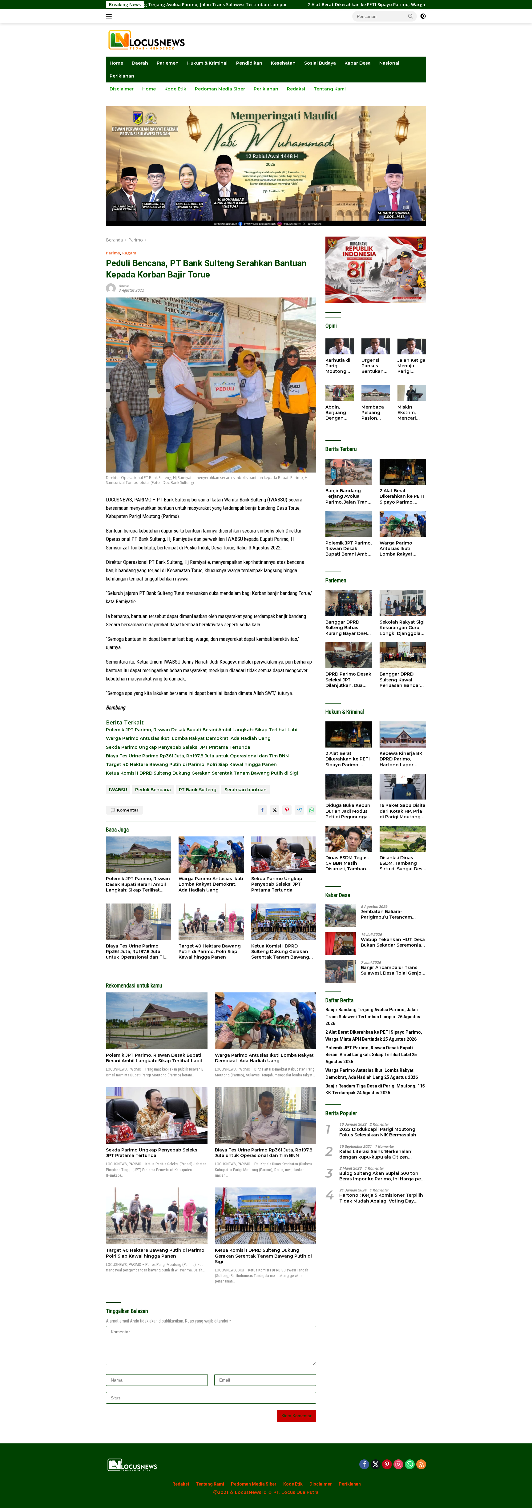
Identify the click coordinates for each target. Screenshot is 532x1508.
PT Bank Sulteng (197, 789)
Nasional (389, 63)
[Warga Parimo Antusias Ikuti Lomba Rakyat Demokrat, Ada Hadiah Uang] (211, 854)
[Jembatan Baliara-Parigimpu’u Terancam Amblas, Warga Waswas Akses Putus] (340, 915)
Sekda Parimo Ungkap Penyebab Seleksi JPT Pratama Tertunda (178, 747)
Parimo (113, 253)
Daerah (140, 63)
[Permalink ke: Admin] (111, 288)
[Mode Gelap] (423, 16)
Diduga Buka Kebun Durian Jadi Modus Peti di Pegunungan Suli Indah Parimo (348, 811)
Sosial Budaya (320, 63)
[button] (411, 16)
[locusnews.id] (148, 39)
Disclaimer (122, 89)
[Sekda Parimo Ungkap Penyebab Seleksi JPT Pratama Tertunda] (283, 854)
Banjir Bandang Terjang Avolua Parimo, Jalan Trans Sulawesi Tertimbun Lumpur (347, 496)
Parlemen (168, 63)
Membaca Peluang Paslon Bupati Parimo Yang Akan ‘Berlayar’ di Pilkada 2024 (374, 412)
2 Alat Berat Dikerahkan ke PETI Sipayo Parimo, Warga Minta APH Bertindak (311, 4)
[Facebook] (364, 1464)
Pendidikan (249, 63)
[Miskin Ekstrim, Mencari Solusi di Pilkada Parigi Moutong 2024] (411, 393)
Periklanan (122, 76)
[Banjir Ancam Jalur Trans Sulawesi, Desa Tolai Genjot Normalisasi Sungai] (340, 971)
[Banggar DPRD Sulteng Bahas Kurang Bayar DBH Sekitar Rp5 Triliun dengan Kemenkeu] (348, 603)
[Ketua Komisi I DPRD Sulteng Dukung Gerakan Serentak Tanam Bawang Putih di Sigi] (283, 922)
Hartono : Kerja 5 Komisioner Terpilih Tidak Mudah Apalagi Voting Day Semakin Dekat (381, 1197)
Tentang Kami (330, 89)
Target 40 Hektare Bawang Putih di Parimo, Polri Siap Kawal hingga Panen (191, 764)
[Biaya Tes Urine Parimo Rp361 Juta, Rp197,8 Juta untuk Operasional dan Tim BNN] (138, 922)
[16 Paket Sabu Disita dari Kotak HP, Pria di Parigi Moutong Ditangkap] (403, 787)
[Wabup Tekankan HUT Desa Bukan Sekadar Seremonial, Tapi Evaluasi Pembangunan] (340, 943)
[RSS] (421, 1464)
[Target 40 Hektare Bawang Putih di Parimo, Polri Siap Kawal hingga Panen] (211, 922)
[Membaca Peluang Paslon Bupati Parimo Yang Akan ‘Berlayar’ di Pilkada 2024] (375, 393)
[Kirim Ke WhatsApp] (311, 810)
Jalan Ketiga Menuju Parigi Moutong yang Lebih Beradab (411, 365)
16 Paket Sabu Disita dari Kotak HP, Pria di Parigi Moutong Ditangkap (402, 811)
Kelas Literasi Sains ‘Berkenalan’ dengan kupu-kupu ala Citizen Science (375, 1153)
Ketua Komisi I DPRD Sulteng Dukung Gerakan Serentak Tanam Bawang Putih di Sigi (202, 773)
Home (116, 63)
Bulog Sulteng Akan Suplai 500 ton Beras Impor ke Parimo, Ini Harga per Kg (381, 1176)
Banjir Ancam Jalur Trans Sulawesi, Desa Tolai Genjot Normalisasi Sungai (392, 969)
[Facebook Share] (262, 810)
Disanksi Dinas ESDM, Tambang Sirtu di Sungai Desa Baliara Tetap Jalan (402, 863)
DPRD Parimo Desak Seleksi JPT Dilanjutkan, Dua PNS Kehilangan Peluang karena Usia (348, 679)
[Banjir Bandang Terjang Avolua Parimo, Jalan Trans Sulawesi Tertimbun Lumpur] (348, 472)
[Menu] (110, 16)
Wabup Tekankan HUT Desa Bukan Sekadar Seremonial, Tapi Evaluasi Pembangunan (393, 941)
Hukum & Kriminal (207, 63)
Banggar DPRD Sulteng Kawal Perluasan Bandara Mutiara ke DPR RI (401, 679)
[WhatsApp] (410, 1464)
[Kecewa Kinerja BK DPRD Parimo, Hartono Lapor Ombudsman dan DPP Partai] (403, 734)
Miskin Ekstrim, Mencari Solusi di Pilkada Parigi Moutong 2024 (407, 412)
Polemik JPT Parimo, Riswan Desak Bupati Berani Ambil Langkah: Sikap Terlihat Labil (202, 729)
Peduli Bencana (153, 789)
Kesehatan (283, 63)
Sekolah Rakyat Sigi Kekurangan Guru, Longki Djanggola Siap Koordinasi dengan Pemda (402, 627)
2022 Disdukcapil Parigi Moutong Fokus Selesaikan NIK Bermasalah (377, 1132)
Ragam (129, 253)
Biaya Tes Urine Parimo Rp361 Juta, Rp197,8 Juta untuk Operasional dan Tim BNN (197, 756)
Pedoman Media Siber (220, 89)
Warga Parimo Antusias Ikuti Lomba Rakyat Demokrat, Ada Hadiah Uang (188, 738)
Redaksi (296, 89)
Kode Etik (175, 89)
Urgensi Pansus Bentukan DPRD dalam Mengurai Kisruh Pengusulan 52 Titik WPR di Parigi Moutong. (375, 365)
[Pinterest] (387, 1464)
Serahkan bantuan (245, 789)
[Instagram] (398, 1464)
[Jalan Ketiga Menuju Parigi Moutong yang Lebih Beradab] (411, 346)
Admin (124, 286)
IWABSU (118, 789)
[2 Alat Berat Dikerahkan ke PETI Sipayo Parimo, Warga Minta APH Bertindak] (403, 472)
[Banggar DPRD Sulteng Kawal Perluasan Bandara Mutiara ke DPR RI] (403, 655)
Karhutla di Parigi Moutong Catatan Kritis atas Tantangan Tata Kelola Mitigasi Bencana (338, 365)
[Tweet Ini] (274, 810)
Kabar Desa (358, 63)
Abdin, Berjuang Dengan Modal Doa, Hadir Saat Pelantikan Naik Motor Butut (338, 412)
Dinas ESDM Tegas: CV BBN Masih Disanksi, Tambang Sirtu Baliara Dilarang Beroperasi (347, 863)
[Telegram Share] (299, 810)
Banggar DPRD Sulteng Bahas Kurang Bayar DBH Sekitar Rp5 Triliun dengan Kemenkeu (347, 627)
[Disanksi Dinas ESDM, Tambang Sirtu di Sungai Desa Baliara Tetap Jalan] (403, 839)
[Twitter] (376, 1464)
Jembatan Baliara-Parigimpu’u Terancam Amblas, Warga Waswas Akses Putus (388, 914)
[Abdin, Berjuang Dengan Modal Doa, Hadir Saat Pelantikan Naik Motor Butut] (339, 393)
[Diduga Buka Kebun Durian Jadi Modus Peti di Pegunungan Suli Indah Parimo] (348, 787)
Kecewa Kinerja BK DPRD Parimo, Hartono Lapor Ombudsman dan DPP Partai (401, 759)
